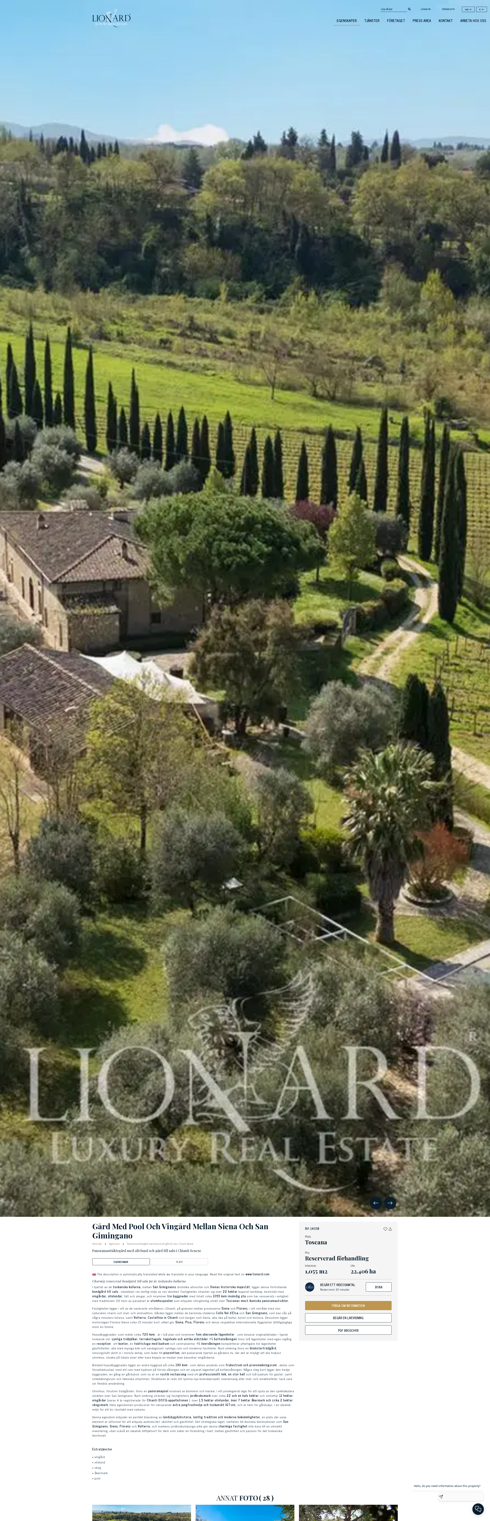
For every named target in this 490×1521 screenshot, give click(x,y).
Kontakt (446, 20)
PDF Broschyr (348, 1330)
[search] (409, 9)
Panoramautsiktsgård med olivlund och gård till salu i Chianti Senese (159, 1244)
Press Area (422, 20)
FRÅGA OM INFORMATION (348, 1305)
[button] (385, 1228)
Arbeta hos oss (473, 20)
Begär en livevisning (348, 1317)
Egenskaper (347, 20)
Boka (378, 1287)
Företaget (396, 20)
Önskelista (448, 9)
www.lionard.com (258, 1274)
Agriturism (114, 1244)
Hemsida (97, 1243)
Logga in (425, 9)
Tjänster (371, 20)
